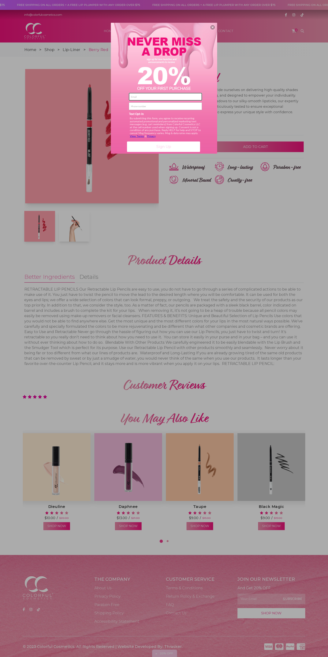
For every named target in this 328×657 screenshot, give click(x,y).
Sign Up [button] (163, 146)
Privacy (151, 136)
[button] (212, 27)
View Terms (137, 136)
